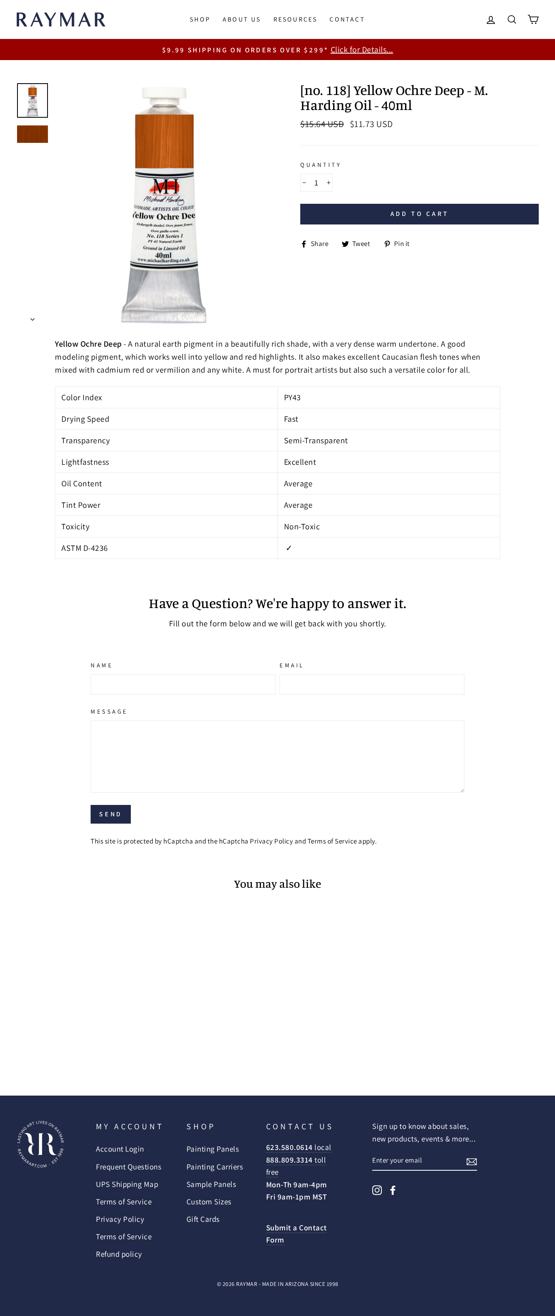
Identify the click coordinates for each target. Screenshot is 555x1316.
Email (292, 665)
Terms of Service (332, 841)
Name (102, 665)
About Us (242, 19)
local (299, 1147)
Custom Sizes (209, 1201)
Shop (200, 19)
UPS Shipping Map (127, 1184)
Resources (295, 19)
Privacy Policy (271, 841)
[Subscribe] (471, 1160)
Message (109, 711)
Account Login (120, 1149)
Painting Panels (212, 1149)
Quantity (320, 164)
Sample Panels (211, 1184)
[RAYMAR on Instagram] (377, 1189)
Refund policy (119, 1254)
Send (110, 814)
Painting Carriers (214, 1166)
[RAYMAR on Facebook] (393, 1189)
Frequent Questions (128, 1166)
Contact (347, 19)
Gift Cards (203, 1219)
